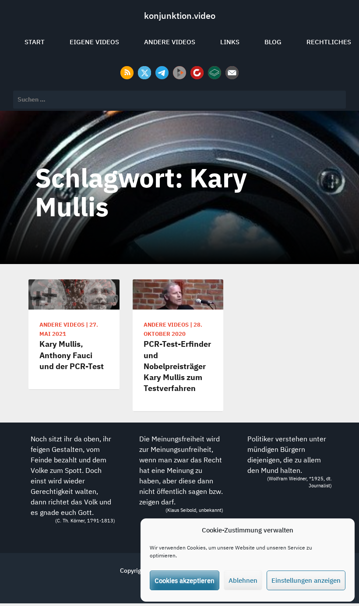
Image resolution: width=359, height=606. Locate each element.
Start (35, 42)
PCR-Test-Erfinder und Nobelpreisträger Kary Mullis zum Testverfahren (177, 366)
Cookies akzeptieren (185, 580)
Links (229, 42)
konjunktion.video (179, 15)
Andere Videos (169, 42)
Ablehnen (243, 580)
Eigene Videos (94, 42)
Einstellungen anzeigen (306, 580)
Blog (273, 42)
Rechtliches (328, 42)
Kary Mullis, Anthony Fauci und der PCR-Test (71, 355)
